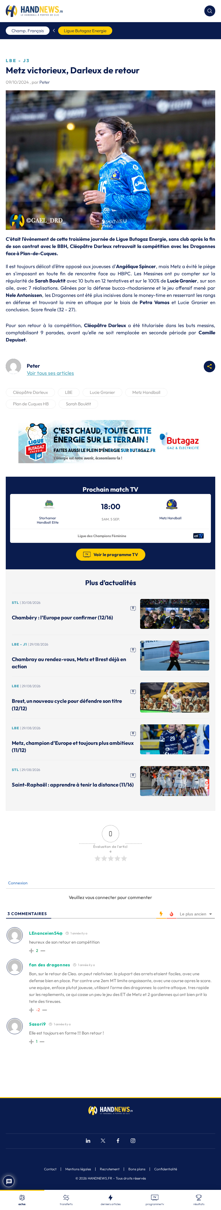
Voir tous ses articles (50, 373)
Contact (50, 1169)
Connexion (17, 882)
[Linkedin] (88, 1141)
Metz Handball (146, 392)
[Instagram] (133, 1141)
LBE (69, 392)
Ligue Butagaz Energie (85, 30)
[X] (103, 1141)
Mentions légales (78, 1169)
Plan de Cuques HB (31, 403)
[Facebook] (118, 1141)
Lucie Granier (102, 392)
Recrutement (109, 1169)
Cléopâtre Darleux (30, 392)
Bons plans (136, 1169)
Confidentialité (165, 1169)
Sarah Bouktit (78, 403)
